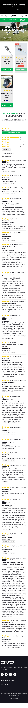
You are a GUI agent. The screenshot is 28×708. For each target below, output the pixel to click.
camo (9, 101)
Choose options (7, 69)
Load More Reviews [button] (14, 647)
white (2, 101)
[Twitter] (14, 674)
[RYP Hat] (7, 81)
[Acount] (22, 16)
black (5, 101)
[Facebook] (2, 674)
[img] (8, 129)
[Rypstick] (7, 49)
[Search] (6, 16)
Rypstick (23, 160)
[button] (5, 137)
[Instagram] (6, 674)
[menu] (2, 16)
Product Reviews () (8, 153)
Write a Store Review (14, 132)
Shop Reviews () (7, 156)
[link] (21, 20)
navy (7, 101)
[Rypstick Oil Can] (21, 49)
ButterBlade (5, 177)
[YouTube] (10, 674)
